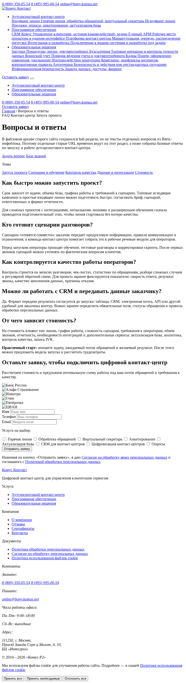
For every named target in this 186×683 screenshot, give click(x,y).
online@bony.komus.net (78, 4)
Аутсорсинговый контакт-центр (38, 17)
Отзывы (18, 524)
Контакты (20, 533)
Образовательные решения (34, 47)
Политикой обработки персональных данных (62, 462)
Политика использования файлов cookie (45, 558)
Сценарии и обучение (46, 172)
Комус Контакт (14, 470)
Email (6, 422)
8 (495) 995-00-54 (45, 4)
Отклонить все (75, 678)
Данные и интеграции (115, 172)
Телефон (9, 417)
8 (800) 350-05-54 (16, 4)
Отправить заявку (17, 449)
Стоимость (144, 172)
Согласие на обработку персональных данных (50, 554)
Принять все (13, 678)
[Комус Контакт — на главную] (16, 8)
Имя (5, 412)
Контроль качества (80, 172)
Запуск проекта (14, 172)
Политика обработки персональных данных (48, 549)
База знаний (36, 156)
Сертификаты (23, 528)
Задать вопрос (13, 156)
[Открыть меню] (32, 78)
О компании (22, 520)
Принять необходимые (43, 678)
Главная (8, 111)
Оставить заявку (15, 77)
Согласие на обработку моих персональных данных (124, 457)
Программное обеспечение (34, 30)
